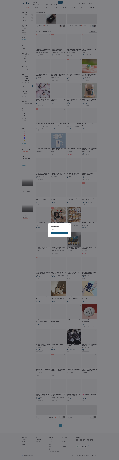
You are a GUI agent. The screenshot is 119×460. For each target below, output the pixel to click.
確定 (59, 233)
